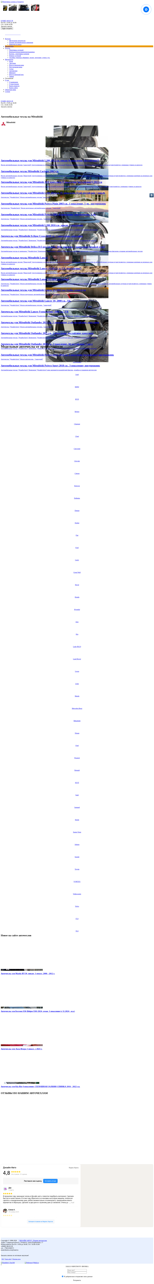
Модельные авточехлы (17, 41)
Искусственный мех (16, 74)
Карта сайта (13, 88)
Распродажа (9, 46)
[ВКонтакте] (151, 195)
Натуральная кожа (15, 67)
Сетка (11, 69)
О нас (7, 80)
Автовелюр (13, 71)
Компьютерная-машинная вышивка (22, 52)
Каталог (8, 39)
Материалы (9, 59)
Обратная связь (10, 90)
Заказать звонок (6, 26)
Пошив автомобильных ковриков (21, 42)
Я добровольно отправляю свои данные (78, 1276)
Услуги (7, 48)
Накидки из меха (15, 44)
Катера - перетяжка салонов (19, 54)
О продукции (14, 84)
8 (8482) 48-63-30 (7, 21)
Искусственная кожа (16, 65)
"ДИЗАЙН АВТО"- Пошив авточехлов (33, 1240)
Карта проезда (14, 86)
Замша (11, 76)
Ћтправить (77, 1280)
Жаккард (12, 73)
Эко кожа (12, 63)
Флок (11, 61)
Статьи (7, 91)
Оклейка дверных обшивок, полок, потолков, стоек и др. (29, 57)
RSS (3, 1259)
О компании (13, 82)
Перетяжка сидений (16, 50)
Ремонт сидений (15, 56)
